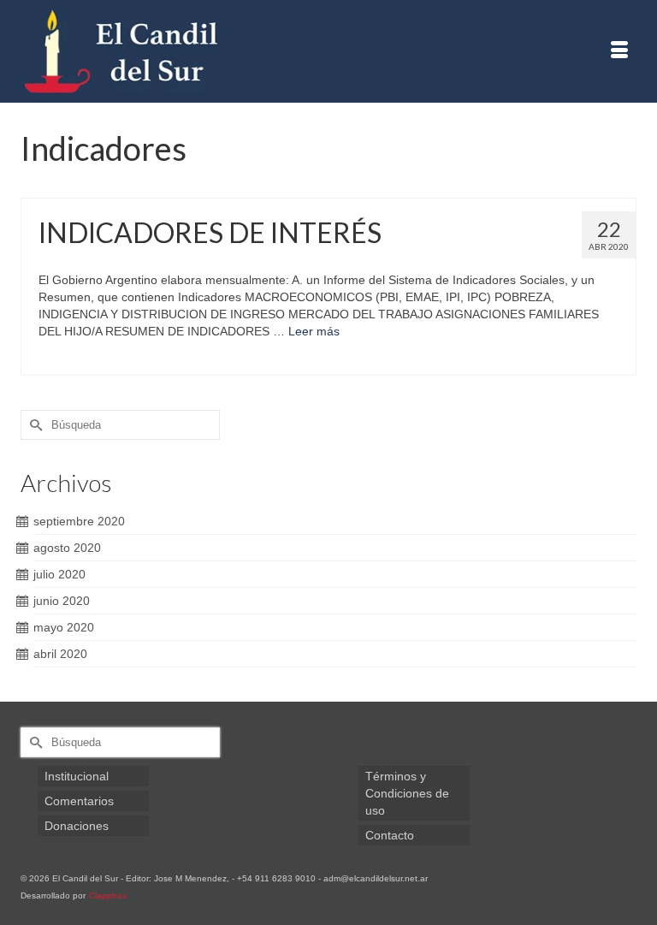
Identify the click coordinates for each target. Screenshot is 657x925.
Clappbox (108, 895)
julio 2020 (59, 574)
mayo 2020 (63, 627)
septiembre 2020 (79, 521)
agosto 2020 (67, 547)
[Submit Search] (33, 425)
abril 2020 (60, 654)
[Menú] (619, 51)
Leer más (314, 331)
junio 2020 (61, 601)
